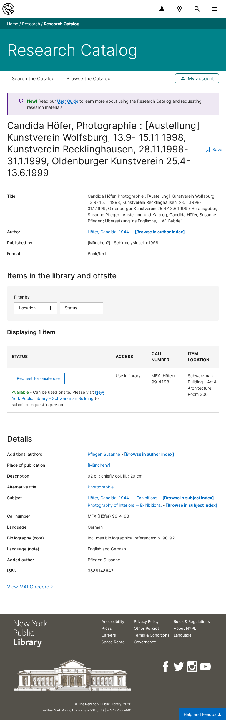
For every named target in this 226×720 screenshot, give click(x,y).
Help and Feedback (202, 714)
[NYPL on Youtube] (206, 666)
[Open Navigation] (215, 9)
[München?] (99, 465)
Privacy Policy (146, 621)
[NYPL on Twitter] (179, 666)
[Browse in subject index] (188, 497)
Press (107, 628)
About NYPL (185, 628)
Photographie (101, 486)
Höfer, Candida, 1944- (109, 231)
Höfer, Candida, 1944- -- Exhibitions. (123, 497)
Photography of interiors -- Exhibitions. (125, 505)
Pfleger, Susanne (104, 454)
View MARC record (28, 587)
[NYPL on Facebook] (166, 666)
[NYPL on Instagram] (192, 666)
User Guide (67, 101)
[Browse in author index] (160, 231)
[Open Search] (197, 9)
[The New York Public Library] (8, 9)
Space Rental (113, 641)
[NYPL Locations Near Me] (179, 9)
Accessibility (113, 621)
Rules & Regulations (192, 621)
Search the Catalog (33, 78)
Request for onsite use (38, 378)
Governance (145, 641)
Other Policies (146, 628)
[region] (113, 379)
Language (183, 635)
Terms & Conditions (152, 635)
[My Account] (162, 9)
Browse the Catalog (89, 78)
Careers (109, 635)
